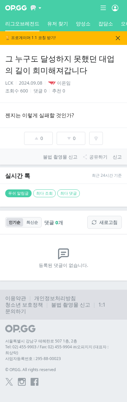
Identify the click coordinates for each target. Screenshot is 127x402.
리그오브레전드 (22, 23)
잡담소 (105, 23)
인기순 (15, 222)
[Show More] (36, 7)
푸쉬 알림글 (18, 193)
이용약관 (15, 298)
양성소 (83, 23)
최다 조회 (44, 193)
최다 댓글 (68, 193)
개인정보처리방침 (55, 298)
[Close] (118, 38)
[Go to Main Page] (16, 7)
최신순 (32, 222)
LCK (9, 83)
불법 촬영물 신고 (70, 304)
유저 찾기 (57, 23)
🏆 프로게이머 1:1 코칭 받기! (30, 38)
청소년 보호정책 (24, 304)
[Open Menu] (115, 7)
